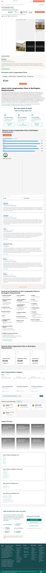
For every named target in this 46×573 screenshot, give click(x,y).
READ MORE (5, 239)
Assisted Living (9, 14)
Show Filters (26, 198)
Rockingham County (6, 475)
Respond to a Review (34, 522)
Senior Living (3, 4)
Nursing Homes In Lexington (7, 496)
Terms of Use (3, 566)
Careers (33, 558)
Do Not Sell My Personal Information (19, 561)
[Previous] (41, 372)
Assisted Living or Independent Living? (37, 440)
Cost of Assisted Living (37, 426)
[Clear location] (38, 396)
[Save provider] (44, 5)
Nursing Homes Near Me (41, 560)
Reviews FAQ (34, 557)
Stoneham (4, 462)
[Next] (43, 372)
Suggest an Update (34, 519)
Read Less (18, 401)
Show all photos (40, 46)
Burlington (13, 4)
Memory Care (23, 14)
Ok (40, 571)
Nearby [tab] (2, 374)
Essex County (5, 472)
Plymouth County (5, 476)
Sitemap (18, 556)
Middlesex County (5, 470)
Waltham (4, 463)
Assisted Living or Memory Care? (22, 440)
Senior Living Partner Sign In (26, 548)
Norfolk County (5, 473)
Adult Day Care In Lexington (7, 497)
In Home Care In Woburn (7, 499)
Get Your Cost (23, 83)
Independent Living (15, 14)
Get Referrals (26, 554)
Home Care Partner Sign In (26, 552)
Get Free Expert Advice (9, 124)
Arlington (4, 459)
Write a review (8, 135)
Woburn (4, 456)
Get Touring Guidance (36, 124)
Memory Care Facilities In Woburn (8, 500)
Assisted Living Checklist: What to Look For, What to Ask (23, 427)
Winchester (5, 458)
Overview (5, 76)
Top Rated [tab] (7, 374)
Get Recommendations (23, 124)
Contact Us (34, 559)
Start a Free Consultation (39, 1)
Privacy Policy (10, 566)
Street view (31, 46)
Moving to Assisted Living (7, 440)
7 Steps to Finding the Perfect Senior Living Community (7, 427)
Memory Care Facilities (6, 486)
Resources (18, 552)
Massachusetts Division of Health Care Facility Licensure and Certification (16, 105)
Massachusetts (8, 4)
